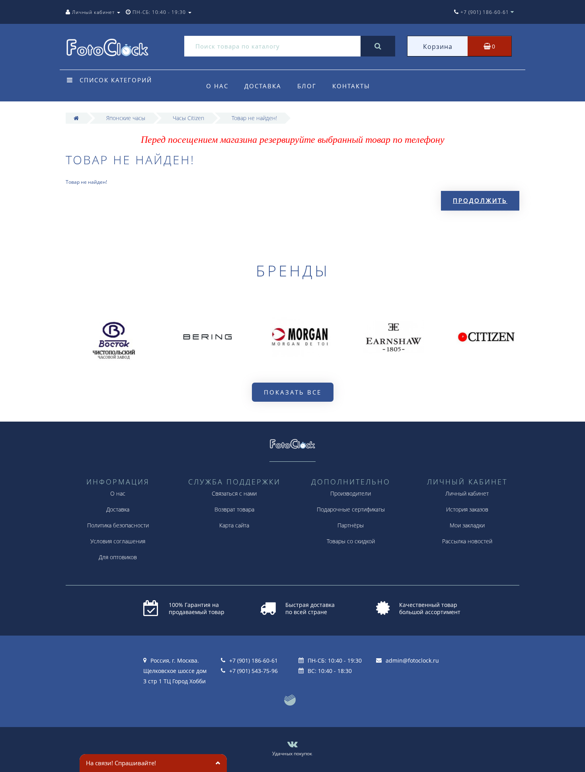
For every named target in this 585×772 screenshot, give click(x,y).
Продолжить (480, 200)
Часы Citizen (188, 118)
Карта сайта (234, 525)
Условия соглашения (117, 541)
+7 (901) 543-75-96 (253, 671)
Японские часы (125, 118)
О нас (217, 86)
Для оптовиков (118, 557)
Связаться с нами (234, 493)
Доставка (262, 86)
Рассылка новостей (467, 541)
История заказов (467, 509)
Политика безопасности (118, 525)
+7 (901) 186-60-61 (253, 660)
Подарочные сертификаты (351, 509)
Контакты (351, 86)
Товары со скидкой (351, 541)
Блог (306, 86)
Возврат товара (234, 509)
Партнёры (350, 525)
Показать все (293, 392)
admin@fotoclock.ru (412, 660)
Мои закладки (467, 525)
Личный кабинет (467, 493)
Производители (350, 493)
